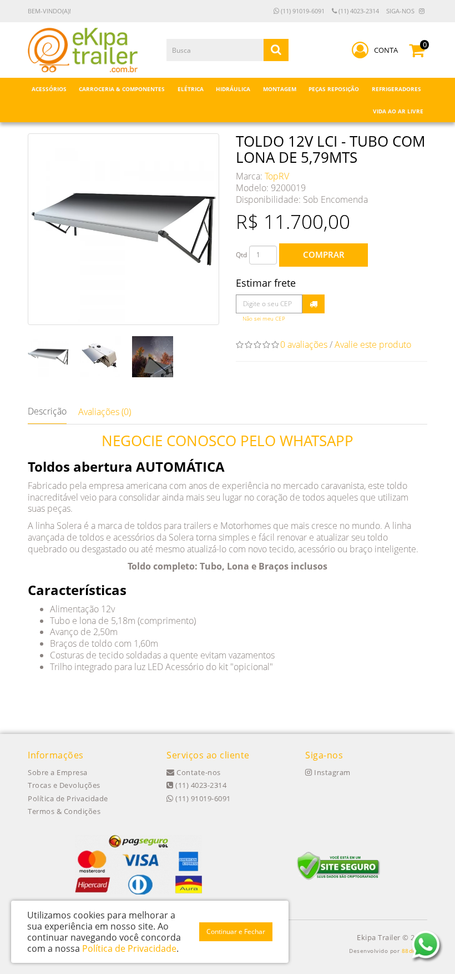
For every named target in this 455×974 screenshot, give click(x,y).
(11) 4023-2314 (358, 11)
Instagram (331, 772)
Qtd (241, 254)
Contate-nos (198, 772)
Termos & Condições (64, 811)
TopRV (277, 176)
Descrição (47, 411)
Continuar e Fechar (235, 931)
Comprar (324, 254)
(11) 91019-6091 (302, 11)
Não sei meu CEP (263, 318)
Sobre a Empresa (58, 772)
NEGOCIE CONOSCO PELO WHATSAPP (227, 441)
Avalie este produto (373, 344)
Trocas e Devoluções (64, 785)
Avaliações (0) (104, 412)
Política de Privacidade (68, 798)
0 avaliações (303, 344)
